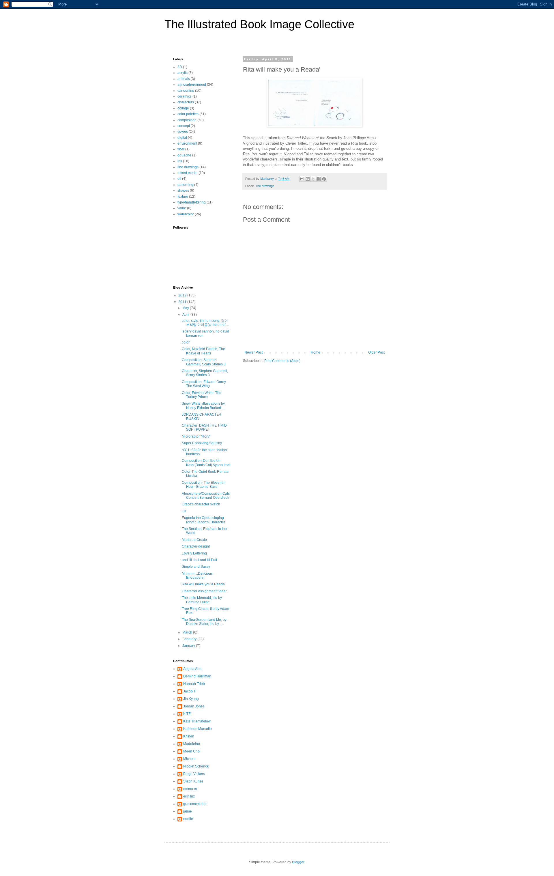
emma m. (190, 789)
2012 (182, 295)
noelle (188, 819)
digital (182, 138)
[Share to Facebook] (318, 179)
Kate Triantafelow (197, 721)
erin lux (189, 796)
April (186, 315)
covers (182, 132)
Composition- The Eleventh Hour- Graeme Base (203, 485)
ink (179, 161)
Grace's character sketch (201, 504)
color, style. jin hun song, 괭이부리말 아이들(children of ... (205, 323)
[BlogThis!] (307, 179)
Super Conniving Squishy (202, 443)
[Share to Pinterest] (324, 179)
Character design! (196, 546)
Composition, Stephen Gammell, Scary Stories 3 (204, 362)
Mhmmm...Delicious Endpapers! (197, 575)
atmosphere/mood (191, 85)
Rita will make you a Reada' (203, 584)
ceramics (184, 96)
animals (183, 79)
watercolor (185, 214)
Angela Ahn (192, 669)
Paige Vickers (194, 774)
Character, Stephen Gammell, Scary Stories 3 (205, 373)
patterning (185, 185)
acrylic (182, 73)
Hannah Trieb (194, 684)
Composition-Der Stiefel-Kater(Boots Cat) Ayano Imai (206, 463)
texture (182, 197)
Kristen (188, 736)
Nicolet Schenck (196, 766)
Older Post (376, 352)
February (189, 639)
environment (187, 143)
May (186, 308)
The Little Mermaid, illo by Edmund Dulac (202, 600)
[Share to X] (313, 179)
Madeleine (191, 744)
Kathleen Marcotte (197, 729)
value (181, 208)
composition (186, 120)
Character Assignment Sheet (204, 591)
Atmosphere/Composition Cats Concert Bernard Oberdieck (206, 496)
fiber (180, 149)
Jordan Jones (194, 706)
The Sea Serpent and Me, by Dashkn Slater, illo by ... (204, 622)
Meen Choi (192, 751)
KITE (187, 714)
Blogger (298, 862)
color (186, 342)
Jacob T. (189, 691)
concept (183, 126)
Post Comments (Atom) (282, 361)
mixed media (187, 173)
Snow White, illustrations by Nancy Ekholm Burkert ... (203, 405)
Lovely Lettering (194, 553)
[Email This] (302, 179)
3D (179, 67)
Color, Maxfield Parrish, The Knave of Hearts (203, 351)
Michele (189, 759)
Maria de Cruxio (194, 540)
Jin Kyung (191, 699)
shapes (183, 190)
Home (315, 352)
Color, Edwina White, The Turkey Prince (201, 395)
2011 (182, 302)
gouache (184, 155)
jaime (187, 811)
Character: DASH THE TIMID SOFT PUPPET (204, 427)
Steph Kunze (193, 781)
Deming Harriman (197, 676)
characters (185, 102)
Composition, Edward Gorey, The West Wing (204, 384)
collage (183, 108)
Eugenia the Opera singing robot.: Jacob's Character (203, 520)
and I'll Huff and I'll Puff (199, 560)
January (189, 646)
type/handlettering (191, 202)
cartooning (185, 91)
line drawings (265, 186)
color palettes (188, 114)
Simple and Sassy (196, 567)
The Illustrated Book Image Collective (259, 24)
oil (179, 179)
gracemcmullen (195, 804)
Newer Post (253, 352)
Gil (184, 511)
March (187, 632)
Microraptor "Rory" (196, 436)
